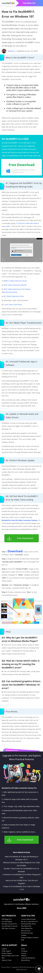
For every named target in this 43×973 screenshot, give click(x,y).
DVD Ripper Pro (7, 919)
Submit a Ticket (6, 960)
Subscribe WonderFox (28, 958)
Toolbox (23, 935)
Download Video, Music (28, 924)
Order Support (6, 951)
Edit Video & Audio (27, 933)
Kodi (22, 940)
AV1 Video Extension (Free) (14, 296)
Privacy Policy (5, 967)
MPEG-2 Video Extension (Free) (15, 281)
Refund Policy (25, 960)
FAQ (3, 958)
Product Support (7, 953)
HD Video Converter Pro (9, 924)
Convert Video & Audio (28, 919)
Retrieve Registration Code (10, 956)
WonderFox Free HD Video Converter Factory (19, 520)
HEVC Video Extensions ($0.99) (15, 285)
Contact (23, 953)
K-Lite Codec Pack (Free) (13, 304)
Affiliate (23, 956)
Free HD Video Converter (10, 926)
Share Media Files (27, 928)
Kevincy (11, 51)
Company (24, 951)
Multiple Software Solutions (30, 938)
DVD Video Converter (8, 928)
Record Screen (26, 931)
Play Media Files (26, 926)
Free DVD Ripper (7, 921)
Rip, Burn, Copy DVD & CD (29, 921)
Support (4, 949)
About (23, 949)
